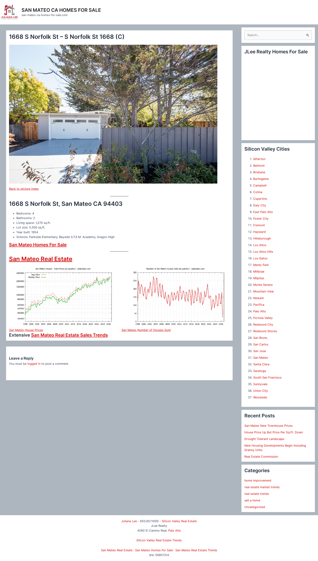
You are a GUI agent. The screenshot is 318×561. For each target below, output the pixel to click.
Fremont (259, 225)
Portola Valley (263, 318)
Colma (257, 192)
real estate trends (256, 494)
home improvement (257, 480)
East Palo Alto (263, 212)
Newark (258, 298)
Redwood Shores (265, 331)
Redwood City (263, 324)
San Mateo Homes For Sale (38, 244)
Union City (260, 391)
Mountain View (263, 291)
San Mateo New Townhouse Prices (268, 425)
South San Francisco (267, 377)
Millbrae (258, 271)
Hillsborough (262, 238)
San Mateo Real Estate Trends (196, 550)
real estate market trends (262, 487)
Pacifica (258, 304)
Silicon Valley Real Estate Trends (159, 540)
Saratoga (259, 371)
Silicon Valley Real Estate (179, 521)
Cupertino (260, 198)
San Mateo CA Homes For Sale (61, 10)
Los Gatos (260, 258)
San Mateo (260, 357)
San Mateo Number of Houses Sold (146, 330)
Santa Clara (261, 364)
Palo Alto (259, 311)
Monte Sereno (263, 285)
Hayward (259, 232)
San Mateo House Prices (26, 330)
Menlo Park (261, 265)
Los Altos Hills (263, 251)
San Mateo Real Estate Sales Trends (69, 335)
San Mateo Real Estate (40, 258)
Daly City (259, 205)
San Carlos (260, 344)
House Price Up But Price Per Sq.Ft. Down (273, 432)
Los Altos (259, 245)
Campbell (259, 185)
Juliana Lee (129, 521)
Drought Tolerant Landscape (264, 439)
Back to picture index (24, 189)
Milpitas (258, 278)
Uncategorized (254, 507)
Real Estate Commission (261, 456)
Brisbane (259, 172)
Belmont (259, 165)
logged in (33, 363)
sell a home (252, 500)
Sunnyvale (260, 384)
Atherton (259, 159)
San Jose (259, 351)
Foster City (260, 218)
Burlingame (261, 179)
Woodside (260, 397)
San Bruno (260, 338)
